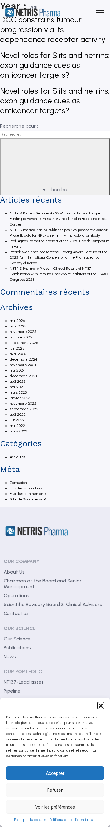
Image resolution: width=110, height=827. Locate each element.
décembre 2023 (23, 376)
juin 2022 (17, 420)
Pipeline (12, 691)
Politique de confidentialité (71, 819)
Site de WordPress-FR (28, 499)
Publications (17, 648)
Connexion (18, 483)
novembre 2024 (23, 365)
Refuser (55, 790)
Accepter (55, 773)
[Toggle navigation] (99, 12)
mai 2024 (17, 370)
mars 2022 (18, 431)
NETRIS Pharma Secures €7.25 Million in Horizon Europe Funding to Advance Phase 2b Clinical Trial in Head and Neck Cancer (58, 218)
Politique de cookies (30, 819)
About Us (14, 572)
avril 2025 (18, 354)
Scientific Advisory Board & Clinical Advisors (53, 604)
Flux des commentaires (28, 494)
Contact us (16, 613)
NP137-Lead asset (24, 682)
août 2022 (18, 414)
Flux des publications (26, 488)
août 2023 (17, 381)
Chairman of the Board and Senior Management (43, 583)
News (10, 656)
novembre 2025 (23, 332)
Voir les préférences (55, 807)
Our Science (17, 639)
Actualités (17, 457)
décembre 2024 (23, 359)
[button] (101, 705)
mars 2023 (18, 392)
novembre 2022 (23, 403)
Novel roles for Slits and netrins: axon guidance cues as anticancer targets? (54, 65)
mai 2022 (17, 425)
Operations (16, 595)
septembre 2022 (24, 409)
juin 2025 (17, 348)
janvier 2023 (20, 398)
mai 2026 (17, 321)
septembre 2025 (24, 343)
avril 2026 (18, 326)
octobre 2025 (21, 337)
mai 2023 (17, 387)
